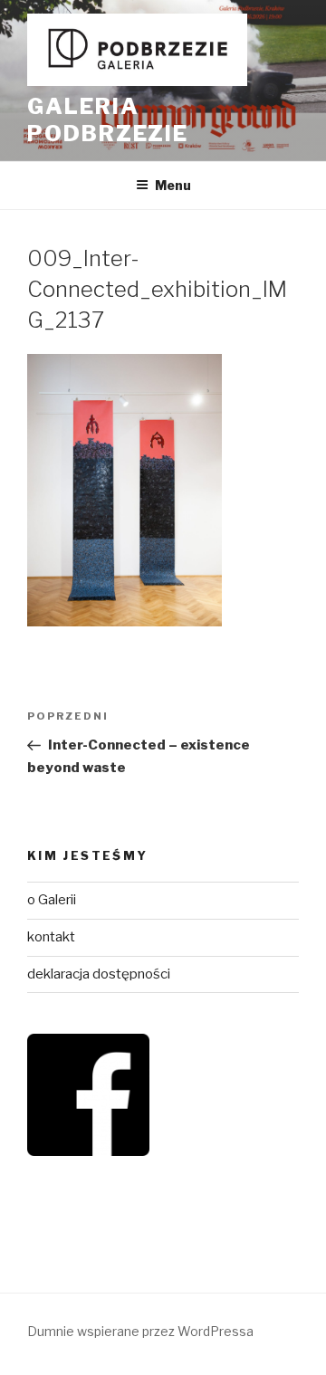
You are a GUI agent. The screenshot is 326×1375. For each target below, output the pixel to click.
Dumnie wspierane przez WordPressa (140, 1331)
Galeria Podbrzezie (107, 120)
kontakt (51, 937)
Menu (173, 185)
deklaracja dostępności (98, 974)
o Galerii (51, 900)
